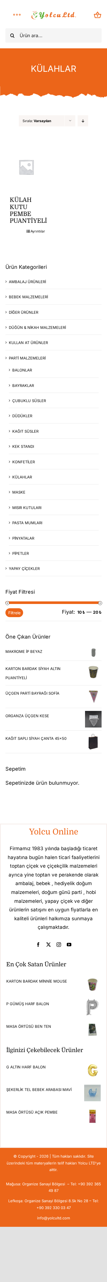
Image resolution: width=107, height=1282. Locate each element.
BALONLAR (22, 370)
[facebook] (38, 944)
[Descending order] (82, 121)
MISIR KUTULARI (26, 507)
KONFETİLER (23, 462)
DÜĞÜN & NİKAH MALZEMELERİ (37, 327)
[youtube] (69, 944)
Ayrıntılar (37, 231)
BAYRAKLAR (23, 385)
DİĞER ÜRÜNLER (23, 312)
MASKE (18, 492)
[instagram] (58, 944)
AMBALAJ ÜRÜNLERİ (27, 281)
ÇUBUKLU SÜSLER (29, 400)
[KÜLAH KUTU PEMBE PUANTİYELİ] (26, 167)
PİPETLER (20, 553)
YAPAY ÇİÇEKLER (24, 568)
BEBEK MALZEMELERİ (28, 297)
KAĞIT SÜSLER (25, 431)
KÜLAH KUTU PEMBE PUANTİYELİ (28, 210)
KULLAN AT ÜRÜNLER (28, 342)
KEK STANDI (23, 446)
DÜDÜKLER (22, 416)
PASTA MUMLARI (27, 522)
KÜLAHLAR (22, 477)
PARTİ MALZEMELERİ (27, 358)
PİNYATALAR (23, 538)
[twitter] (48, 944)
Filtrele (14, 612)
